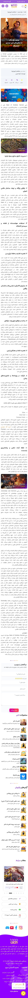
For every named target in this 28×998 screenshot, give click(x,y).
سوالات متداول (10, 975)
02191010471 (6, 2)
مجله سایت (20, 12)
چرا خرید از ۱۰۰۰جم (9, 981)
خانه (25, 12)
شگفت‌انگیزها (20, 2)
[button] (4, 893)
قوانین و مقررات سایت (8, 978)
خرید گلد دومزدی (6, 427)
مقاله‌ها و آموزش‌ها (12, 12)
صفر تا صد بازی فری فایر (9, 888)
